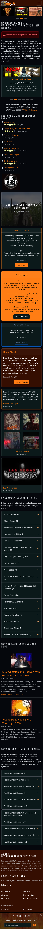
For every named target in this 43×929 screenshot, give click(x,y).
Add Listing (27, 909)
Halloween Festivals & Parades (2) (19, 527)
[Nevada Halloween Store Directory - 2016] (21, 708)
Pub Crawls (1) (10, 608)
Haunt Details (21, 382)
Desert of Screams (11, 135)
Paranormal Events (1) (14, 602)
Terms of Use (28, 895)
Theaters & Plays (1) (13, 628)
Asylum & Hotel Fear (11, 148)
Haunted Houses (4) (13, 541)
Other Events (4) (11, 595)
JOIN (35, 925)
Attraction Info (21, 316)
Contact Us (5, 892)
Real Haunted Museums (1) (16, 806)
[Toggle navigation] (39, 3)
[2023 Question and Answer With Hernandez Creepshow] (21, 660)
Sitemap (4, 895)
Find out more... (30, 110)
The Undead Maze (11, 161)
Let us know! (6, 885)
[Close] (41, 915)
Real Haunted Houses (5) (15, 793)
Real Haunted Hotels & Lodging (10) (19, 786)
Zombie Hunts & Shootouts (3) (17, 635)
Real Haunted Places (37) (15, 822)
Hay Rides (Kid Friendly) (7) (16, 557)
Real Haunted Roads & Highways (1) (19, 835)
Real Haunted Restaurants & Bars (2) (20, 829)
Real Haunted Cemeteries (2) (16, 780)
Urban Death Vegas (11, 155)
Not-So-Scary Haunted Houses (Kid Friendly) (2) (20, 587)
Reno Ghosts (9, 122)
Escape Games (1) (11, 514)
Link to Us (5, 898)
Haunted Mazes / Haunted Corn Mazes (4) (18, 548)
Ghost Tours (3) (11, 521)
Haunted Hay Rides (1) (14, 534)
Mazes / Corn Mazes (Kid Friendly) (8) (19, 577)
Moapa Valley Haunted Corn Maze (21, 79)
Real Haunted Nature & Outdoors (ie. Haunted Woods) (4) (20, 814)
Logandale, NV (21, 211)
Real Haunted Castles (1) (15, 773)
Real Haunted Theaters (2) (15, 842)
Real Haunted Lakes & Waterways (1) (20, 799)
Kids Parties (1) (10, 570)
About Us (26, 892)
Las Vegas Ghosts (11, 168)
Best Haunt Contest (30, 898)
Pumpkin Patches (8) (13, 615)
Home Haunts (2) (11, 563)
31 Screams (8, 142)
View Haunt (21, 265)
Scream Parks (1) (11, 621)
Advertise (5, 909)
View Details (21, 342)
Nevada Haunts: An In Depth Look (12, 694)
